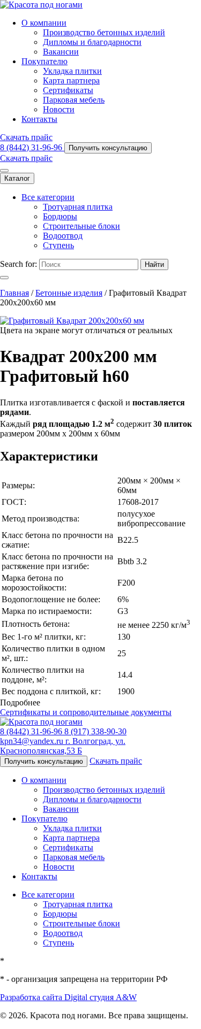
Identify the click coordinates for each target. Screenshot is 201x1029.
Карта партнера (71, 80)
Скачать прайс (26, 137)
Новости (59, 109)
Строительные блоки (81, 226)
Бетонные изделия (68, 292)
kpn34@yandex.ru (32, 741)
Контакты (39, 119)
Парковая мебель (74, 99)
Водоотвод (63, 235)
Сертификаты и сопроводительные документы (86, 712)
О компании (43, 22)
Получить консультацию (108, 148)
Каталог (17, 178)
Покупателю (44, 61)
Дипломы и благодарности (92, 42)
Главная (14, 292)
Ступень (58, 245)
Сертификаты (68, 90)
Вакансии (61, 51)
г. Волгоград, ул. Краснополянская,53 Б (62, 745)
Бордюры (60, 216)
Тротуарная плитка (78, 206)
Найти (154, 264)
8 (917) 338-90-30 (95, 731)
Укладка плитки (72, 70)
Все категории (48, 197)
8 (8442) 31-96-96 (32, 147)
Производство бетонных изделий (104, 32)
